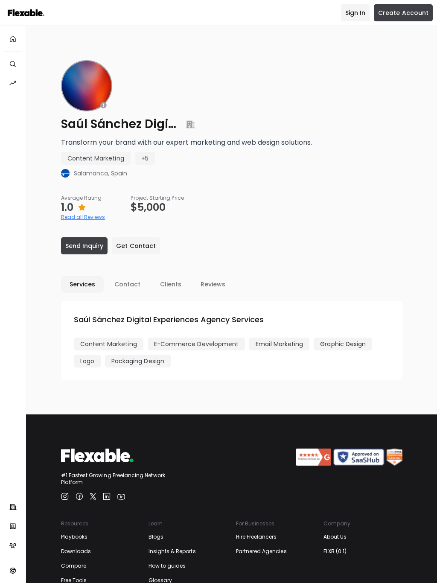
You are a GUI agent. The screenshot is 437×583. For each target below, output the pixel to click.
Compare (73, 565)
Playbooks (74, 536)
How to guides (167, 565)
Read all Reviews (83, 217)
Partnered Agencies (261, 551)
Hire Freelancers (256, 536)
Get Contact (136, 246)
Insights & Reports (172, 551)
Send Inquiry (84, 246)
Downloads (76, 551)
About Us (335, 536)
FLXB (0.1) (335, 551)
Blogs (156, 536)
